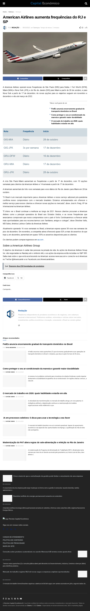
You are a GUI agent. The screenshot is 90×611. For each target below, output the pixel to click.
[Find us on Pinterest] (15, 598)
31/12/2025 (20, 372)
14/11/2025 (20, 445)
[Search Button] (86, 3)
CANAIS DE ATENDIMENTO (13, 537)
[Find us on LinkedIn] (9, 598)
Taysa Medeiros (11, 347)
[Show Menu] (4, 3)
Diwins (29, 605)
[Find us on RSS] (15, 529)
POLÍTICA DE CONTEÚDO (13, 540)
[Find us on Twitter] (12, 598)
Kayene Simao (10, 372)
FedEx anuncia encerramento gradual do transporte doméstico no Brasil (38, 344)
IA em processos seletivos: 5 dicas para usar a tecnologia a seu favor (36, 418)
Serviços (18, 12)
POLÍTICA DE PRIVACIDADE (14, 543)
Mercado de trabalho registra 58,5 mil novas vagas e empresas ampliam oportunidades (36, 572)
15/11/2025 (20, 421)
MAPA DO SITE (8, 546)
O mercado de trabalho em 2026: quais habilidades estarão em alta (35, 393)
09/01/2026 (21, 347)
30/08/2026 (7, 484)
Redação (15, 28)
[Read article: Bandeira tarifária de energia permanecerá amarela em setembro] (7, 498)
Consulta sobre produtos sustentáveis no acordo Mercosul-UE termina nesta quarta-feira (37, 552)
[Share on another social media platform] (85, 78)
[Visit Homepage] (45, 3)
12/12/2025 (20, 396)
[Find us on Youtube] (21, 598)
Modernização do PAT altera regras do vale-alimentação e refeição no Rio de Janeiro (43, 442)
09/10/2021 (26, 28)
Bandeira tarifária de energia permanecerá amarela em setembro (37, 496)
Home (5, 12)
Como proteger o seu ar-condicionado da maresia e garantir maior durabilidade (41, 368)
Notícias (11, 12)
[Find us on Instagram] (7, 529)
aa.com (40, 240)
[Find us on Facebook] (3, 529)
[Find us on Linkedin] (11, 529)
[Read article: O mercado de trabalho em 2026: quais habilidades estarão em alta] (14, 406)
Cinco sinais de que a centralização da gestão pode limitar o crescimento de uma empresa (48, 476)
